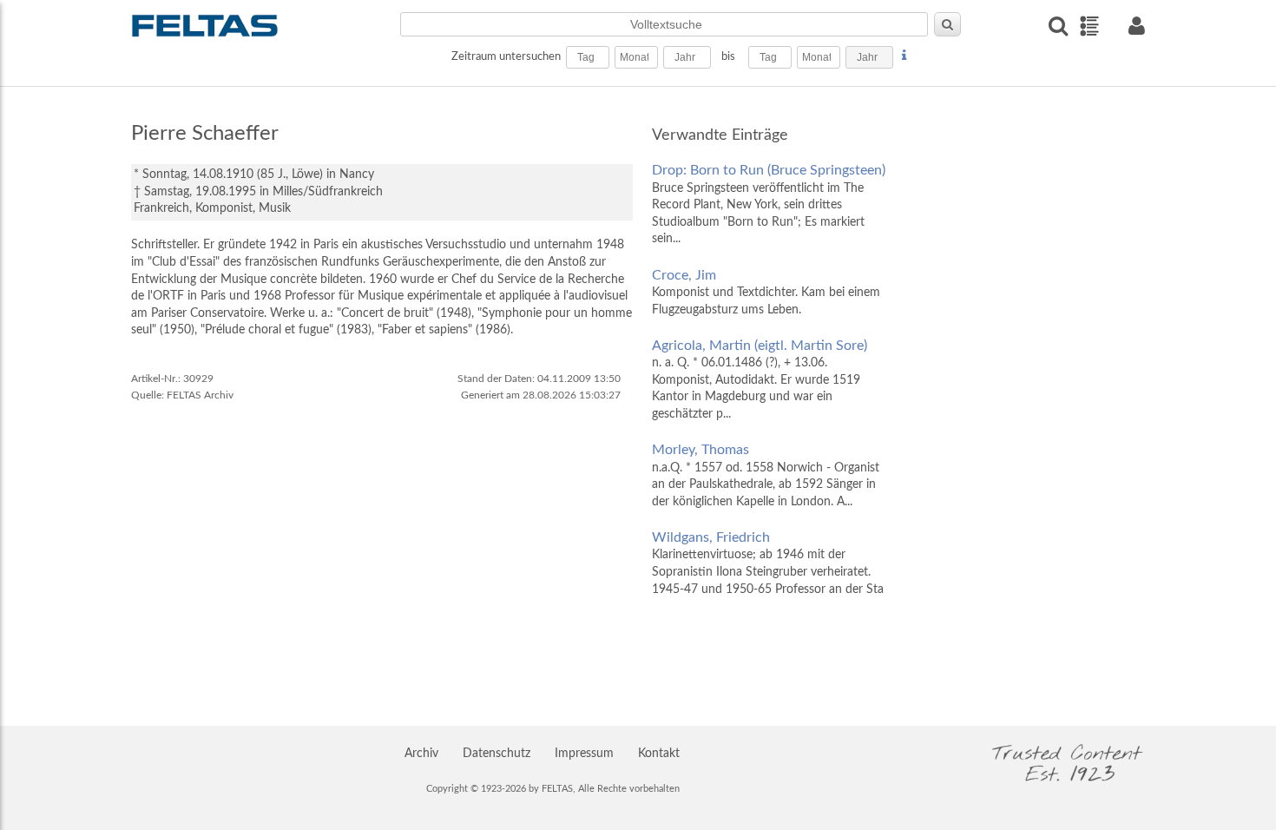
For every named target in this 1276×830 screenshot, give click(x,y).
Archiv (421, 754)
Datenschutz (496, 754)
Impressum (584, 754)
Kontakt (659, 754)
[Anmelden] (1136, 25)
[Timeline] (1089, 26)
